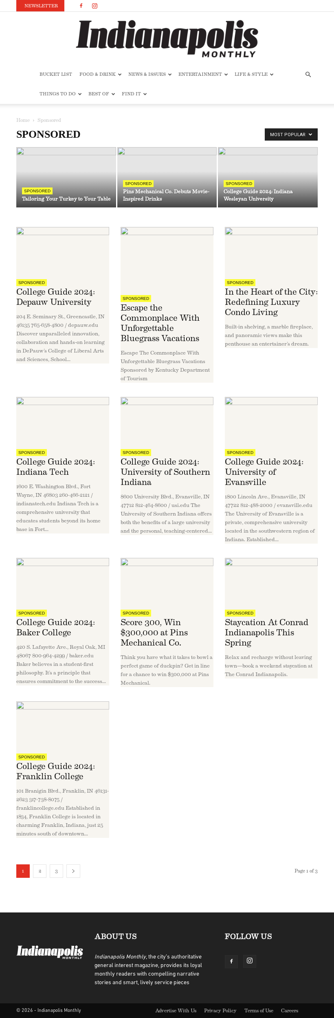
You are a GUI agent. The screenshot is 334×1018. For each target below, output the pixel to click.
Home (23, 120)
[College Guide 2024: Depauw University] (62, 250)
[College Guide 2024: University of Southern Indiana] (167, 420)
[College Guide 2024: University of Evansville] (271, 420)
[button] (308, 75)
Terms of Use (258, 1010)
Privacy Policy (220, 1010)
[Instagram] (94, 5)
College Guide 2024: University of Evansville (264, 472)
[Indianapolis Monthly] (167, 38)
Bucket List (56, 74)
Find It (131, 94)
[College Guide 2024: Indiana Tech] (62, 420)
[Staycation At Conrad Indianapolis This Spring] (271, 581)
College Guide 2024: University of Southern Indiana (165, 472)
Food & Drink (97, 74)
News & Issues (147, 74)
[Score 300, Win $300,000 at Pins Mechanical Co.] (167, 581)
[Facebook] (81, 5)
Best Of (98, 94)
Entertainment (200, 74)
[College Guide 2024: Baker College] (62, 581)
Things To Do (58, 94)
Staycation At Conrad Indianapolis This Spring (266, 632)
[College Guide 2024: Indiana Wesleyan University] (268, 178)
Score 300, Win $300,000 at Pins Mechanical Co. (154, 632)
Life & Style (251, 74)
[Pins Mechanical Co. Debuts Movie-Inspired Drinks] (167, 178)
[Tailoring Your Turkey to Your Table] (66, 178)
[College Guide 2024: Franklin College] (62, 724)
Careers (289, 1010)
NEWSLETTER (41, 6)
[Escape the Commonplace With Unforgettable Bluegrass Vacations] (167, 258)
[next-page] (73, 871)
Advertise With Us (175, 1010)
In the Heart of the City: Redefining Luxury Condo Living (271, 302)
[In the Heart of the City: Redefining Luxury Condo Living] (271, 250)
